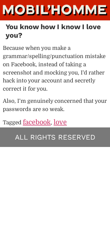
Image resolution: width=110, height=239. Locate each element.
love (60, 122)
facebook (37, 122)
